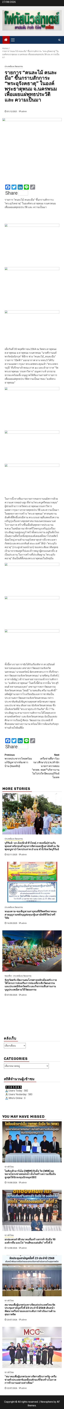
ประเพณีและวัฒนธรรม (14, 66)
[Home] (6, 40)
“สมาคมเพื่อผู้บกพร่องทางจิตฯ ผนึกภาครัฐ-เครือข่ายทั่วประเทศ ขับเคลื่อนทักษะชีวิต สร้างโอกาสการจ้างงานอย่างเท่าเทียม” (31, 1379)
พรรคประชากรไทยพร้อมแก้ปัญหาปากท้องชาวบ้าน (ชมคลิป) (18, 760)
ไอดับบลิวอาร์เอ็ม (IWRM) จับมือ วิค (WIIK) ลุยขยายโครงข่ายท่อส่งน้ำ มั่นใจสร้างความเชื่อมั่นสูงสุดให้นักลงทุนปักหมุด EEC (30, 1174)
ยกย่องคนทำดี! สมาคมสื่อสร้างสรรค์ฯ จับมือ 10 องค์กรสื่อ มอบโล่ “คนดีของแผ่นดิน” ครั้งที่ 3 (30, 1241)
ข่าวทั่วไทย (9, 1167)
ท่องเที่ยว (8, 976)
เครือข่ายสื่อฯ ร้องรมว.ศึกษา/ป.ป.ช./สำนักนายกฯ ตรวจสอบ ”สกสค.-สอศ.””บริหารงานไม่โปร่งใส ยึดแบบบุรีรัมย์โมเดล (45, 766)
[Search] (59, 40)
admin (24, 111)
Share (11, 192)
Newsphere (46, 1401)
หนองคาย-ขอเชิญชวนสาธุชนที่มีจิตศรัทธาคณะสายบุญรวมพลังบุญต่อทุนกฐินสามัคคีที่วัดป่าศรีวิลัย (31, 914)
